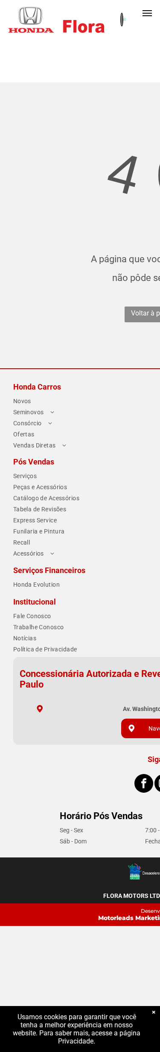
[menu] (147, 13)
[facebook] (143, 784)
